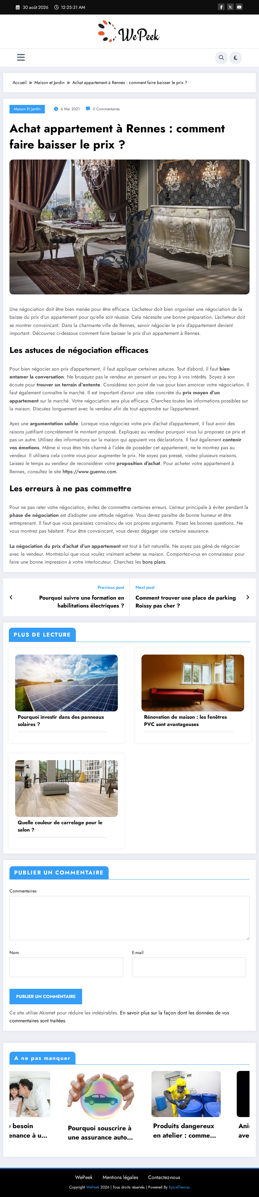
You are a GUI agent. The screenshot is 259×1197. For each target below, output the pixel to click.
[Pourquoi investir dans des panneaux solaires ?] (66, 683)
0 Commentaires (106, 109)
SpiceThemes (179, 1187)
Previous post (111, 587)
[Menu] (21, 57)
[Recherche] (221, 58)
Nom (14, 952)
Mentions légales (120, 1177)
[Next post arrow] (248, 597)
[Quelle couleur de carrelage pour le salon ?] (66, 788)
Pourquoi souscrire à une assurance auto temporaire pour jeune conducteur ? (43, 1133)
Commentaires (23, 891)
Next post (145, 587)
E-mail (137, 952)
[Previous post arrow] (11, 597)
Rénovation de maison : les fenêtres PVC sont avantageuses (185, 721)
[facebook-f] (221, 6)
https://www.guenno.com (89, 471)
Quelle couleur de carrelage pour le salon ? (60, 826)
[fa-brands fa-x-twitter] (230, 6)
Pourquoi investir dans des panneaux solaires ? (61, 721)
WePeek (84, 1177)
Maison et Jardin (27, 109)
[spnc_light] (235, 57)
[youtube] (239, 6)
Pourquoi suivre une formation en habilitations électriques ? (81, 602)
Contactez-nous (164, 1177)
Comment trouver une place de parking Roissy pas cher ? (186, 602)
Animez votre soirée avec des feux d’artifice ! (213, 1130)
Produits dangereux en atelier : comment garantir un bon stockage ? (128, 1130)
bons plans (153, 561)
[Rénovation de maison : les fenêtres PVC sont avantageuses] (193, 683)
